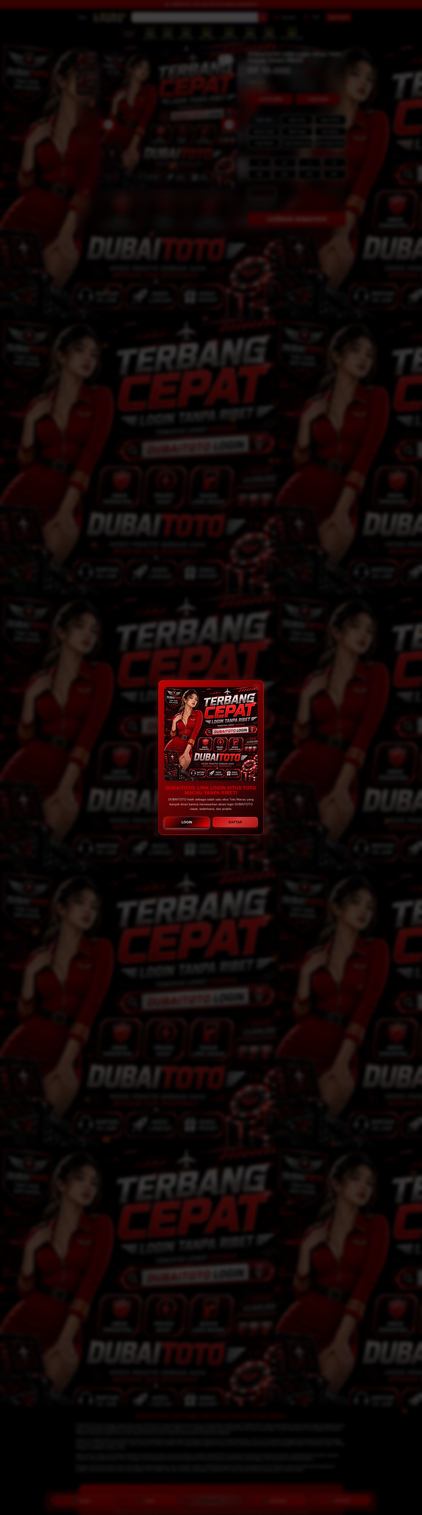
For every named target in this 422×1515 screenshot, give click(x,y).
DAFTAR (235, 822)
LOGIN (187, 822)
